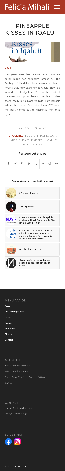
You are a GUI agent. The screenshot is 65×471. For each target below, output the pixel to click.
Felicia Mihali (24, 466)
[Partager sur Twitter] (15, 163)
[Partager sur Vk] (43, 163)
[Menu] (55, 7)
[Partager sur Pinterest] (22, 163)
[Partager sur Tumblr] (36, 163)
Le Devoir (9, 383)
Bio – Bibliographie (14, 311)
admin (42, 128)
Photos (8, 334)
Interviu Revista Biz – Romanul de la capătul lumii (25, 377)
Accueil (8, 306)
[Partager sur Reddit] (49, 163)
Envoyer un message (16, 413)
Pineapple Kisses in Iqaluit (37, 140)
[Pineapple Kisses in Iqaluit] (32, 52)
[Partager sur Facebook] (8, 163)
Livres (8, 317)
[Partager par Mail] (56, 163)
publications (32, 144)
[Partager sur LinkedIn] (29, 163)
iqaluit (51, 135)
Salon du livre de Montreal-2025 (18, 365)
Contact (9, 339)
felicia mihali (35, 135)
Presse (8, 322)
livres (12, 140)
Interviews (10, 328)
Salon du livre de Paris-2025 (16, 371)
